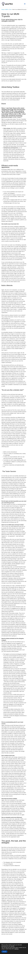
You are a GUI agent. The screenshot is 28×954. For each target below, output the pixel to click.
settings (16, 948)
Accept (4, 951)
